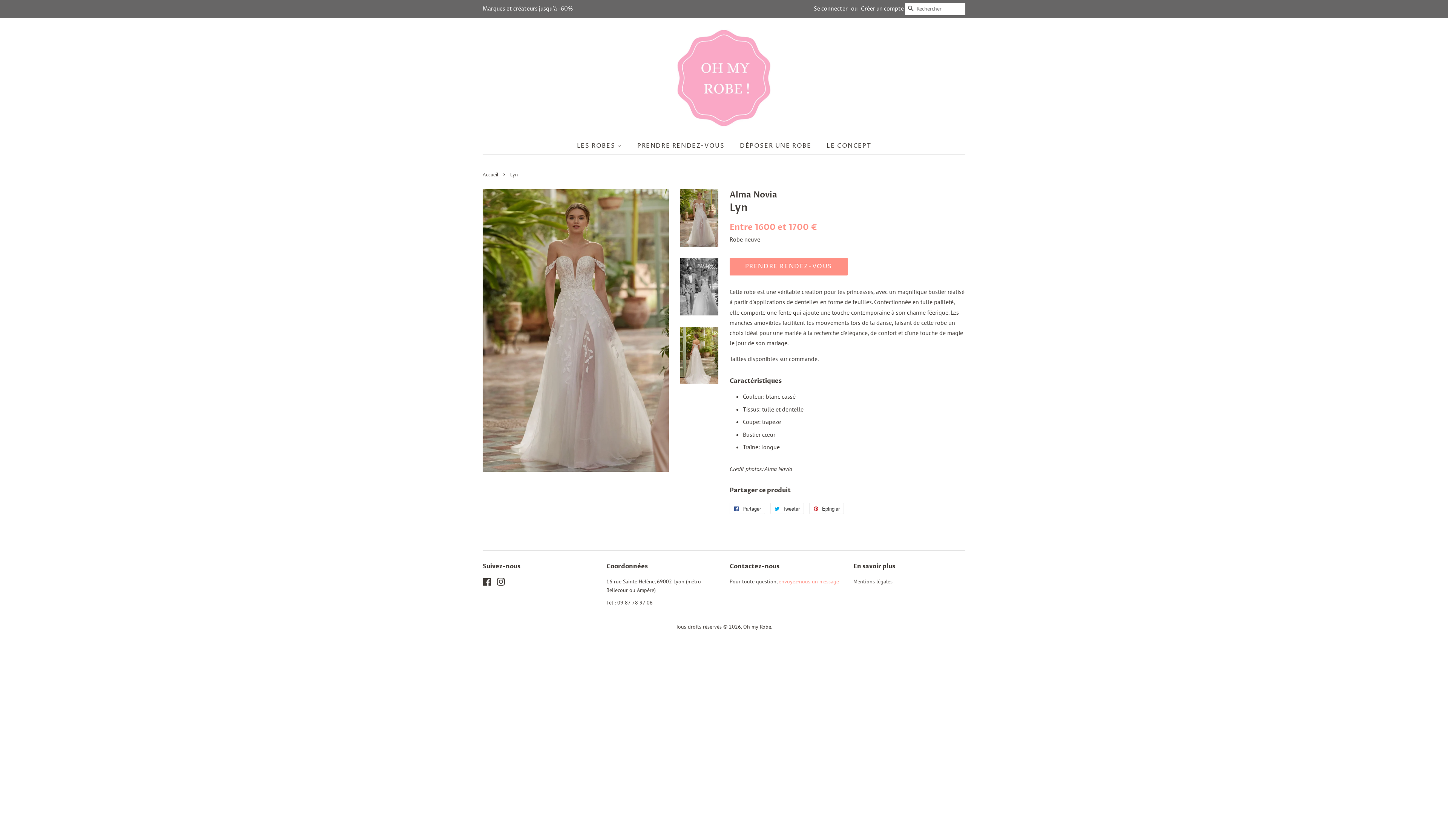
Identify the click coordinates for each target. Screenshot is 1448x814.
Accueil (490, 175)
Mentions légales (873, 581)
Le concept (849, 146)
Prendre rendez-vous (680, 146)
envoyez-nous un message (809, 581)
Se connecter (831, 8)
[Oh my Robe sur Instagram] (501, 583)
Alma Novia (753, 194)
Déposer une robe (775, 146)
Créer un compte (882, 8)
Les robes (597, 146)
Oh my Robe (757, 626)
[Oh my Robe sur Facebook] (487, 583)
